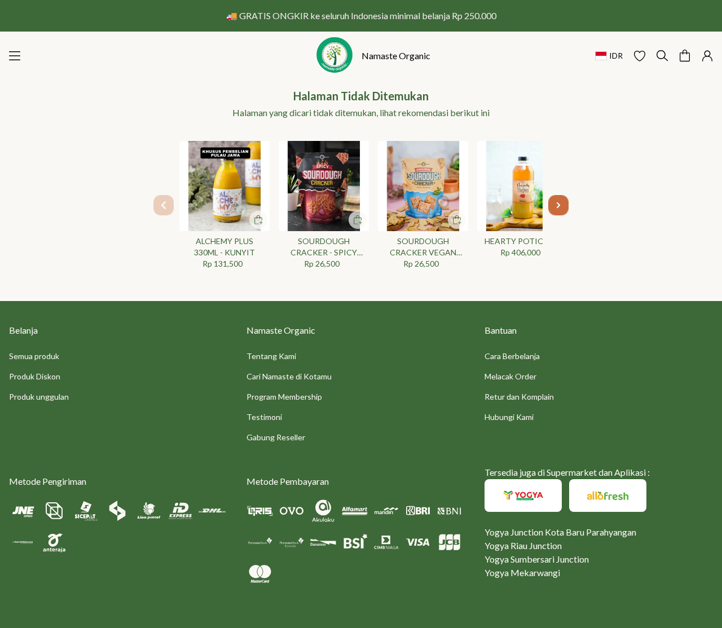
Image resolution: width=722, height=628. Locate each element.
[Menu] (15, 56)
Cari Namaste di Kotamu (289, 376)
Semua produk (34, 356)
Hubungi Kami (509, 417)
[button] (639, 56)
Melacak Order (510, 376)
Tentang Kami (271, 356)
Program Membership (284, 396)
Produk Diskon (34, 376)
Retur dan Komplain (519, 396)
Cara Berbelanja (512, 356)
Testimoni (264, 417)
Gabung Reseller (275, 437)
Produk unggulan (39, 396)
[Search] (662, 56)
